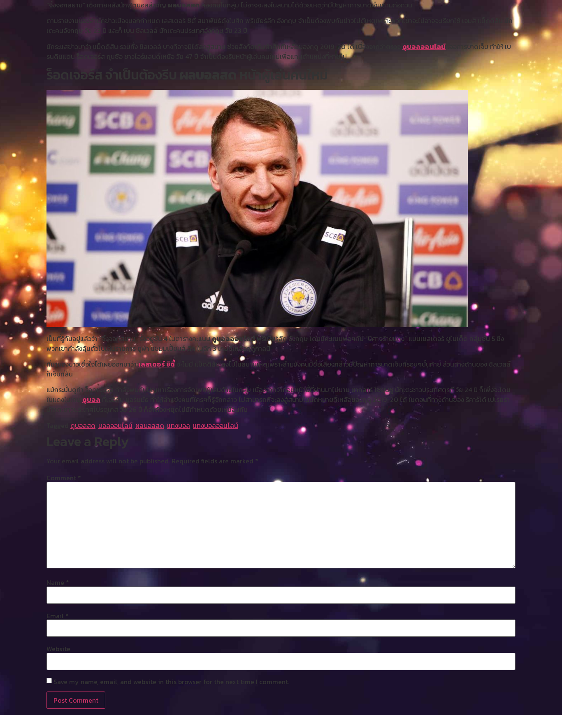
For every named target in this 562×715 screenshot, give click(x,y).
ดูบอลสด (82, 425)
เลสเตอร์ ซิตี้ (156, 364)
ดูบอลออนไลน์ (424, 46)
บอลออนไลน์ (115, 425)
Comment (63, 477)
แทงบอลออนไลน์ (215, 425)
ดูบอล (91, 399)
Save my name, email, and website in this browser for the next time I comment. (171, 681)
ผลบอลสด (149, 425)
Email (57, 615)
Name (57, 582)
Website (58, 648)
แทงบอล (178, 425)
